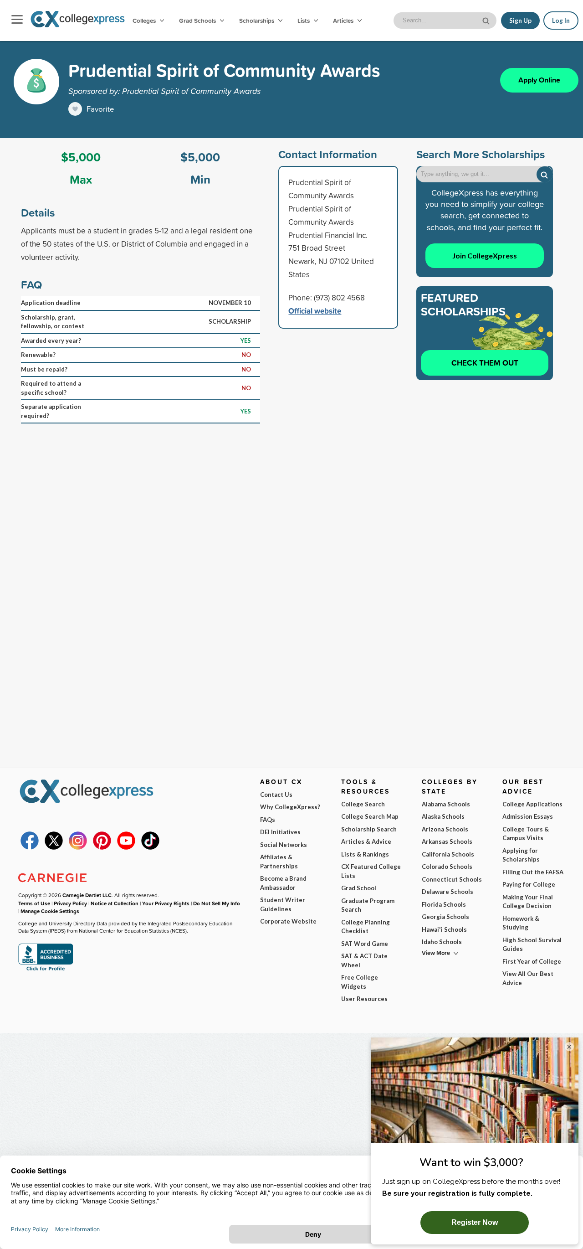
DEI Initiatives (280, 832)
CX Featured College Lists (371, 871)
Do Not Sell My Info (216, 903)
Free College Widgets (359, 982)
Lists (304, 20)
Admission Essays (527, 816)
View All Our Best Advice (527, 978)
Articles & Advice (366, 841)
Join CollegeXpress (484, 255)
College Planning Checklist (365, 927)
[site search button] (487, 19)
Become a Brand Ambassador (283, 883)
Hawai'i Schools (444, 929)
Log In (561, 20)
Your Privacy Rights (165, 903)
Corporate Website (288, 921)
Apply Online (539, 80)
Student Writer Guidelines (282, 904)
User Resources (364, 998)
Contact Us (276, 794)
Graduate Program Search (367, 905)
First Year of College (531, 961)
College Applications (532, 804)
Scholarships (257, 20)
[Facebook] (29, 847)
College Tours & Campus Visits (525, 834)
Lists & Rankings (365, 854)
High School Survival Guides (532, 944)
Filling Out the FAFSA (532, 872)
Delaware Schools (447, 891)
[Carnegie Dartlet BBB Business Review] (45, 970)
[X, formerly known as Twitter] (53, 847)
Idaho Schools (442, 941)
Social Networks (283, 844)
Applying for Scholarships (521, 855)
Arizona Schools (445, 829)
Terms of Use (34, 903)
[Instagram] (77, 847)
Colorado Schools (447, 866)
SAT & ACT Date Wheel (364, 960)
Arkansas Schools (447, 841)
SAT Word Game (364, 943)
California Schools (448, 854)
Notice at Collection (114, 903)
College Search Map (370, 816)
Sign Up (520, 20)
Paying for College (528, 884)
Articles (344, 20)
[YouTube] (126, 847)
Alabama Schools (446, 804)
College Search (363, 804)
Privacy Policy (70, 903)
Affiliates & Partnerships (279, 861)
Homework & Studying (520, 923)
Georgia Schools (445, 916)
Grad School (358, 888)
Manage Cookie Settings (49, 911)
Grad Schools (198, 20)
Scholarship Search (369, 829)
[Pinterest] (102, 847)
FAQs (267, 819)
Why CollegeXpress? (290, 806)
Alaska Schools (443, 816)
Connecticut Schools (452, 879)
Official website (314, 310)
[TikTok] (150, 847)
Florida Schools (444, 904)
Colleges (144, 20)
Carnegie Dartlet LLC (87, 895)
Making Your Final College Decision (527, 901)
